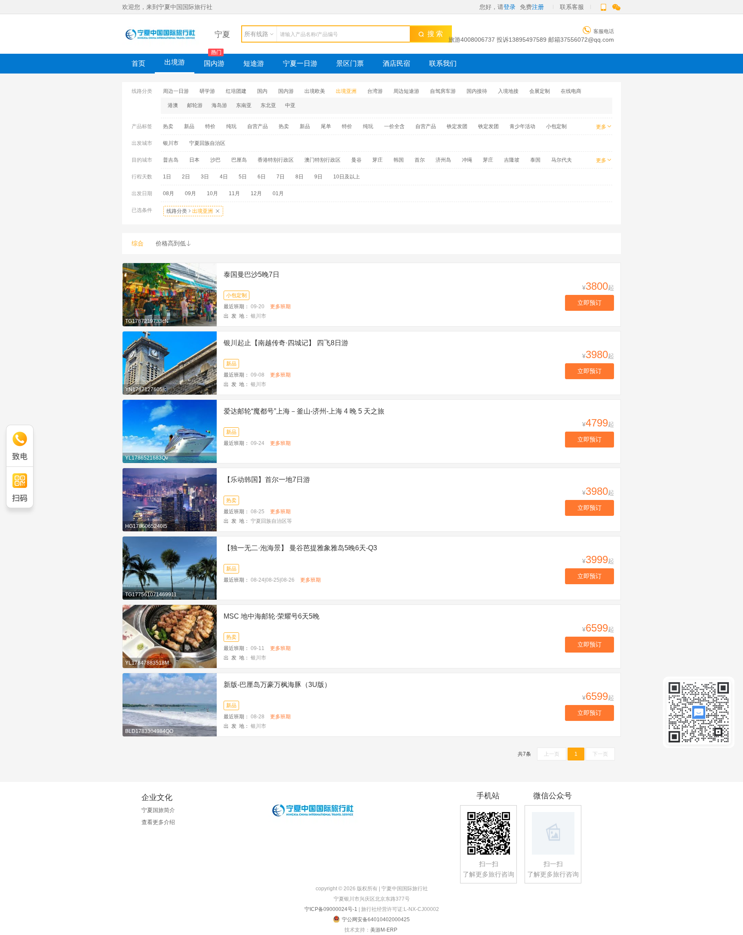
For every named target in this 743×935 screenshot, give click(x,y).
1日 (167, 177)
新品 (189, 126)
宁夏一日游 (300, 63)
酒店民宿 (396, 63)
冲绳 (467, 160)
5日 (243, 177)
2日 (186, 177)
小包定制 (556, 126)
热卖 (168, 126)
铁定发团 (457, 126)
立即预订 (589, 302)
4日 (224, 177)
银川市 (170, 143)
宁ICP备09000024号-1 (330, 909)
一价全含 (394, 126)
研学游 (207, 91)
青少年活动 (522, 126)
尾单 (326, 126)
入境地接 (508, 91)
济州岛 (443, 160)
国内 (262, 91)
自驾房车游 (443, 91)
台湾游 (375, 91)
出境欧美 (314, 91)
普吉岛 (170, 160)
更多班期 (280, 306)
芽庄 (377, 160)
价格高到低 (174, 243)
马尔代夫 (561, 160)
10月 (212, 193)
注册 (538, 6)
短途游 (253, 63)
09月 (190, 193)
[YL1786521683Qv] (170, 430)
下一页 (600, 754)
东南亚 (244, 105)
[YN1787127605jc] (170, 362)
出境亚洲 (346, 91)
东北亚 (268, 105)
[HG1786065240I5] (170, 499)
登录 (510, 6)
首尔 (419, 160)
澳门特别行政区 (322, 160)
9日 (318, 177)
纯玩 (231, 126)
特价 (210, 126)
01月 (278, 193)
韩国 (398, 160)
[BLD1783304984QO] (170, 704)
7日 (280, 177)
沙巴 (215, 160)
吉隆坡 (511, 160)
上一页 (551, 754)
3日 (205, 177)
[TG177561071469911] (170, 567)
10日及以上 (346, 177)
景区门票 (350, 63)
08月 (168, 193)
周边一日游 (176, 91)
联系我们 (443, 63)
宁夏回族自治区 (207, 143)
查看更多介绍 (158, 822)
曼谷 (356, 160)
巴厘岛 (239, 160)
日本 (194, 160)
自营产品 (257, 126)
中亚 (290, 105)
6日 (262, 177)
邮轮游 (195, 105)
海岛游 (219, 105)
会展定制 (539, 91)
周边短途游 (406, 91)
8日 (299, 177)
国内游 (214, 63)
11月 (234, 193)
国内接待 (477, 91)
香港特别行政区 (276, 160)
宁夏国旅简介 (158, 810)
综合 (138, 243)
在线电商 (571, 91)
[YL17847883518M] (170, 635)
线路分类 (193, 211)
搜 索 (433, 33)
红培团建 (236, 91)
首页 (138, 63)
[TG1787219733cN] (170, 294)
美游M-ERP (383, 930)
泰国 (535, 160)
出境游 (174, 62)
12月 (256, 193)
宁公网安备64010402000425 (376, 920)
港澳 (173, 105)
